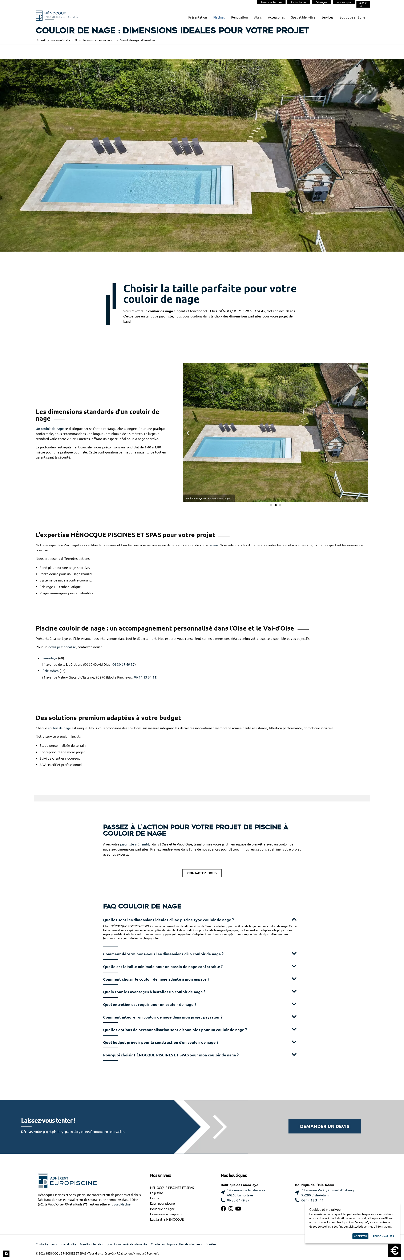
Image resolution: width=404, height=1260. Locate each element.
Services (327, 17)
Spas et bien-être (303, 17)
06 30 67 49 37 (123, 664)
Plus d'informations (380, 1226)
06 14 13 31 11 (145, 677)
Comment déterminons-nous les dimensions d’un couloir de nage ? (163, 954)
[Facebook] (223, 1208)
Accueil (41, 40)
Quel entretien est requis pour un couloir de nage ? (149, 1004)
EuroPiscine (121, 1204)
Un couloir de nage (50, 429)
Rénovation (239, 17)
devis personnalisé (62, 647)
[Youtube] (238, 1208)
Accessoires (276, 17)
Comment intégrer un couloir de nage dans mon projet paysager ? (162, 1017)
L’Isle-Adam (50, 671)
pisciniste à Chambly (135, 844)
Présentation (197, 17)
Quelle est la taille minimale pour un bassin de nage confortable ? (163, 966)
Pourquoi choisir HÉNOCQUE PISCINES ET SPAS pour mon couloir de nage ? (171, 1055)
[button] (187, 432)
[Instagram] (230, 1208)
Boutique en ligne (352, 17)
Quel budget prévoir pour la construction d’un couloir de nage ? (160, 1042)
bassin (213, 545)
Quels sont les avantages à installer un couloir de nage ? (154, 992)
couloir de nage (59, 728)
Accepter (360, 1236)
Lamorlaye (49, 658)
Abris (258, 17)
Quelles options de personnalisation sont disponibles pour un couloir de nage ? (175, 1030)
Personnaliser (383, 1236)
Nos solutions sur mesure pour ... (95, 40)
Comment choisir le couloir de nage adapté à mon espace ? (156, 979)
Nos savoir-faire (60, 40)
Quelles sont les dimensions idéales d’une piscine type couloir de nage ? (168, 920)
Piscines (219, 17)
